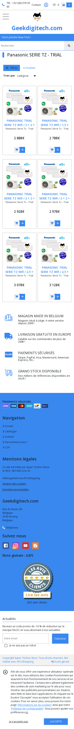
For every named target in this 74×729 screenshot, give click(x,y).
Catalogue (10, 431)
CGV (7, 447)
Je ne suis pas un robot (22, 645)
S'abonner (60, 638)
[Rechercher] (69, 45)
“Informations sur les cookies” (34, 705)
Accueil (8, 426)
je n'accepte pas (18, 721)
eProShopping (25, 661)
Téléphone (11, 527)
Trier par (9, 75)
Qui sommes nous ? (16, 442)
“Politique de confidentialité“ (27, 708)
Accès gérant (61, 661)
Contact (36, 5)
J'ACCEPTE (56, 721)
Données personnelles (15, 489)
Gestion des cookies (14, 483)
